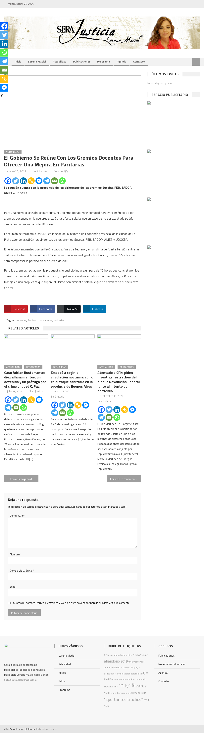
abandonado (123, 679)
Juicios (62, 672)
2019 (124, 661)
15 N (106, 706)
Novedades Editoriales (171, 664)
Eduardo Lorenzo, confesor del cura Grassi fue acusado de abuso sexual (125, 479)
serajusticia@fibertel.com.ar (20, 679)
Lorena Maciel (37, 61)
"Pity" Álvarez (133, 685)
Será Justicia (40, 171)
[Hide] (1, 95)
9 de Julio (140, 693)
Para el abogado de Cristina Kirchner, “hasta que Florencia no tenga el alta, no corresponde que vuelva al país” (24, 479)
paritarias (59, 320)
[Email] (54, 180)
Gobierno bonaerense (39, 320)
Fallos (62, 681)
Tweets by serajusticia (160, 83)
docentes (21, 320)
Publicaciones (81, 61)
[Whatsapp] (62, 180)
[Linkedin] (23, 180)
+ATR (132, 693)
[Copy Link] (31, 180)
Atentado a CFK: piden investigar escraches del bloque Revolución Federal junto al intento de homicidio (118, 382)
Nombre (16, 554)
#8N (116, 686)
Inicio (18, 61)
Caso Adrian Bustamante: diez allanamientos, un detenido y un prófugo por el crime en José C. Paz (25, 379)
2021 (146, 700)
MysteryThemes (48, 729)
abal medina (125, 655)
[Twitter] (15, 180)
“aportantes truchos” (123, 699)
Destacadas (33, 367)
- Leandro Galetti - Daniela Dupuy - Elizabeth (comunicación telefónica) (124, 667)
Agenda (121, 61)
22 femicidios (111, 655)
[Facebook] (7, 180)
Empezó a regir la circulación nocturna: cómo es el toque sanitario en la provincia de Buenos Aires (72, 379)
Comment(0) (61, 171)
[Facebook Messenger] (38, 180)
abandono (112, 661)
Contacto (139, 61)
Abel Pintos (110, 679)
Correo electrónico (22, 570)
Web (13, 586)
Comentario (18, 515)
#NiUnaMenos (135, 662)
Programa (103, 61)
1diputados (122, 693)
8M (146, 673)
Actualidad (59, 61)
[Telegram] (46, 180)
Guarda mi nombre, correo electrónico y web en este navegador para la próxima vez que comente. (71, 603)
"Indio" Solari (140, 655)
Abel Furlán (110, 693)
